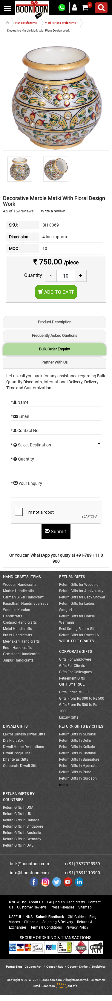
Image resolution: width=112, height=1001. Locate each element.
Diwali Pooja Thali (17, 753)
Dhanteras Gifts (15, 759)
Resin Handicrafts (17, 648)
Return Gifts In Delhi (75, 740)
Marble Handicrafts (18, 591)
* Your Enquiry (26, 483)
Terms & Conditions (46, 927)
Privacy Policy (77, 927)
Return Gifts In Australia (22, 833)
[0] (85, 7)
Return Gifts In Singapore (23, 826)
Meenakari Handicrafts (21, 641)
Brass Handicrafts (17, 635)
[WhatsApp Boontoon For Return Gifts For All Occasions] (62, 8)
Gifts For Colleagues (75, 672)
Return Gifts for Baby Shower (82, 597)
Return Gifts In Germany (22, 839)
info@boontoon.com (29, 872)
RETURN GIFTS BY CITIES (81, 726)
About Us (35, 902)
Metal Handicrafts (17, 629)
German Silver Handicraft (23, 597)
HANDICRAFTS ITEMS (22, 576)
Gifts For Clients (72, 666)
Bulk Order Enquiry (54, 349)
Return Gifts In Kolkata (77, 747)
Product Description (54, 322)
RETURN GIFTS (72, 576)
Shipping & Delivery (57, 922)
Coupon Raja (55, 966)
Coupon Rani (33, 966)
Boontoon (48, 985)
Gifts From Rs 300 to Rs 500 (81, 698)
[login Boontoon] (75, 7)
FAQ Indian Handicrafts (66, 902)
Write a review (53, 211)
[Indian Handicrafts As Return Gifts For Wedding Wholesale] (32, 9)
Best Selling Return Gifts (78, 629)
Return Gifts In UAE (18, 845)
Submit (58, 531)
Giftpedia (31, 922)
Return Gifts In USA (18, 807)
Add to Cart (58, 292)
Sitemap (85, 907)
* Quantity (22, 459)
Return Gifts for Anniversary (81, 591)
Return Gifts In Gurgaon (78, 778)
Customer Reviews (32, 907)
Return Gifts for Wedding (79, 585)
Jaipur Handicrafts (18, 660)
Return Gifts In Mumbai (77, 734)
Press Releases (62, 907)
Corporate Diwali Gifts (20, 766)
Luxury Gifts (68, 717)
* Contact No (25, 430)
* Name (19, 402)
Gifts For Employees (75, 659)
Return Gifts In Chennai (77, 753)
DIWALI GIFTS (15, 726)
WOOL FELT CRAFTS (76, 641)
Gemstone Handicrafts (21, 654)
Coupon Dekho (77, 966)
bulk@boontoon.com (29, 863)
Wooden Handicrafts (19, 585)
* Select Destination (31, 445)
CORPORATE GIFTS (75, 651)
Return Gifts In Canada (21, 820)
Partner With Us (55, 362)
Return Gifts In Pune (75, 772)
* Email (20, 416)
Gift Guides (76, 917)
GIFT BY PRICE (72, 684)
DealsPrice (98, 966)
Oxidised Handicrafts (20, 622)
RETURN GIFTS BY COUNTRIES (19, 796)
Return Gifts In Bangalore (79, 759)
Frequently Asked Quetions (54, 335)
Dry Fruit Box (13, 740)
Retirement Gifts (72, 678)
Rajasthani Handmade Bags (25, 603)
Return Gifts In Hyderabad (80, 766)
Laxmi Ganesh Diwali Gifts (24, 734)
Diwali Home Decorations (23, 747)
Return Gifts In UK (17, 814)
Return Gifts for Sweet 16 (79, 635)
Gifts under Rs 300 (74, 692)
